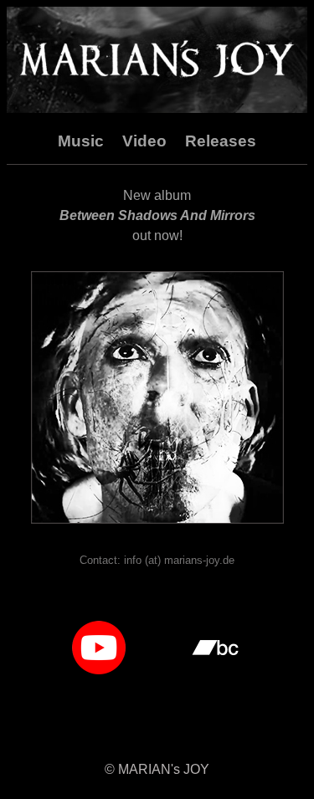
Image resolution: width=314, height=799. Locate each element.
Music (81, 141)
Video (144, 141)
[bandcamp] (215, 643)
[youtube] (99, 643)
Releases (220, 141)
